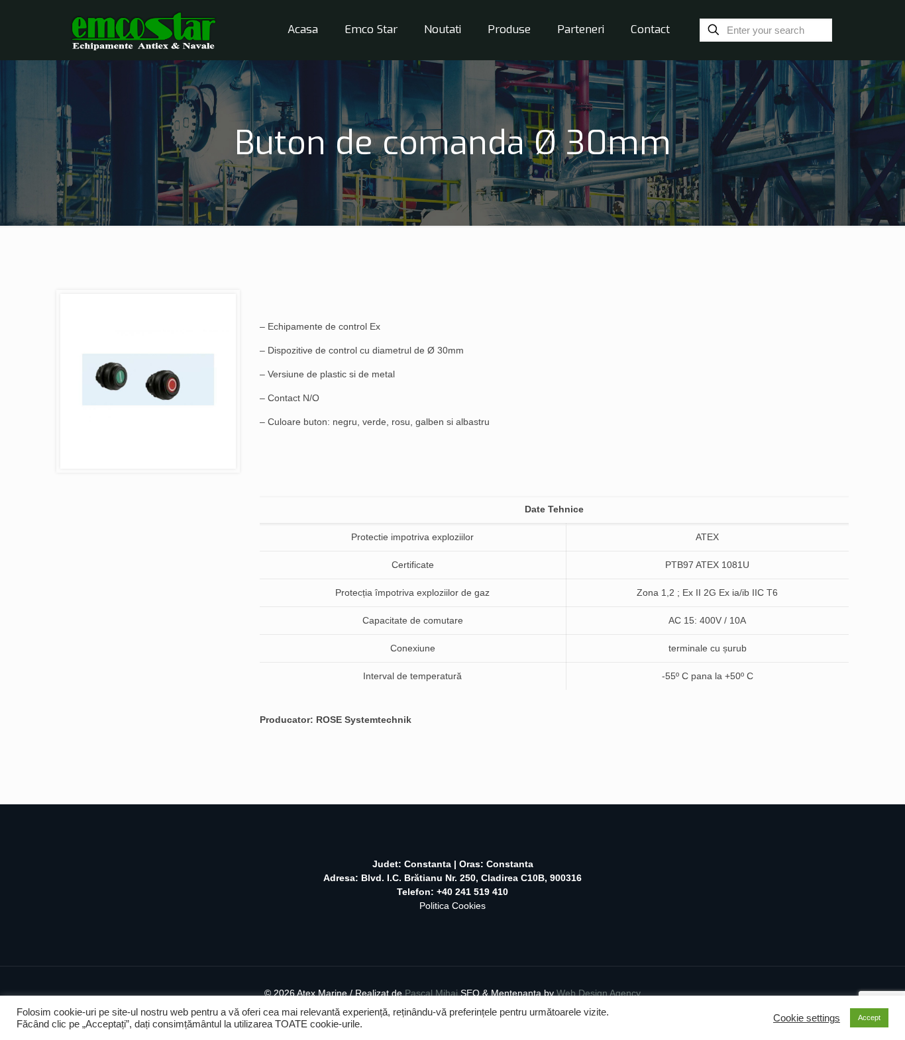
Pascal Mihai (432, 993)
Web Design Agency (599, 993)
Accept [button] (869, 1017)
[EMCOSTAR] (143, 30)
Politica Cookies (452, 905)
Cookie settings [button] (806, 1018)
